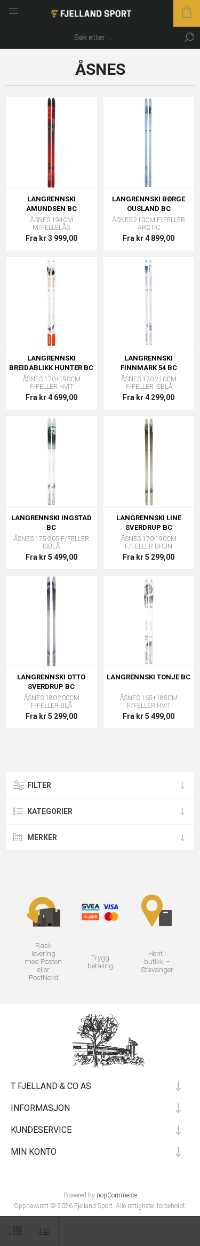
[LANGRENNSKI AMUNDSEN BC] (51, 143)
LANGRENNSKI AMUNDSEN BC (51, 204)
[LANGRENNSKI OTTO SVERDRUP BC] (51, 621)
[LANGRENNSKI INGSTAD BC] (51, 461)
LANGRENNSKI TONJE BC (148, 677)
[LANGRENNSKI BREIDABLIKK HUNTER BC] (51, 302)
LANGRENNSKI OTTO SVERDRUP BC (51, 682)
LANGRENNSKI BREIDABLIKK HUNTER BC (51, 363)
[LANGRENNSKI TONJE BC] (149, 621)
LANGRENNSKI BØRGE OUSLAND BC (148, 204)
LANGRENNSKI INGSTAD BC (51, 522)
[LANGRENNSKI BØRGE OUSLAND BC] (149, 143)
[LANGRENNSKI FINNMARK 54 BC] (149, 302)
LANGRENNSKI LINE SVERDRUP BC (148, 522)
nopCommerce (117, 1195)
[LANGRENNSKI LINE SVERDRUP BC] (149, 461)
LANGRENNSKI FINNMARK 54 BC (149, 363)
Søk (189, 37)
